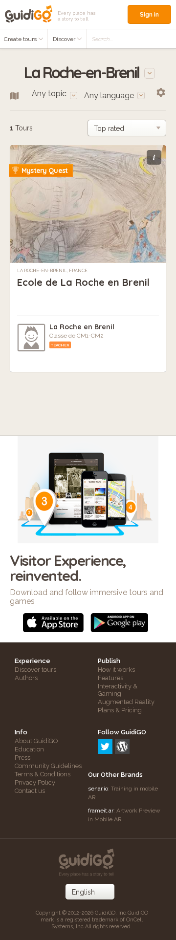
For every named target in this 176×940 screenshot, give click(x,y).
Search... (102, 39)
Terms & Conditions (42, 774)
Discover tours (35, 669)
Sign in (149, 14)
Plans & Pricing (120, 710)
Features (110, 678)
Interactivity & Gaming (117, 690)
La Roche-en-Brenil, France (52, 270)
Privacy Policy (35, 782)
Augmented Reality (126, 701)
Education (29, 749)
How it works (116, 669)
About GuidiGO (36, 741)
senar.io (98, 788)
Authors (26, 678)
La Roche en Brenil (81, 326)
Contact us (30, 790)
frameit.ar (100, 810)
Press (22, 757)
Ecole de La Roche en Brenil (83, 282)
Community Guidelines (48, 765)
